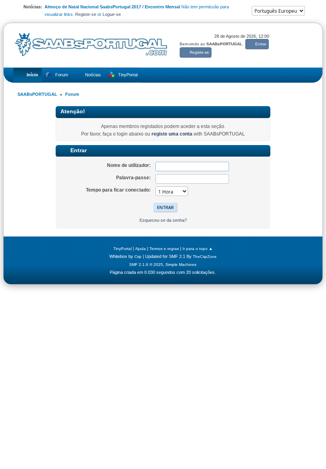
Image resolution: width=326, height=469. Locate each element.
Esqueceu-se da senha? (163, 220)
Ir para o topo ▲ (197, 248)
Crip (138, 256)
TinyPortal (122, 248)
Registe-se (85, 14)
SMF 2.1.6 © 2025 (146, 264)
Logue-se (112, 14)
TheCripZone (205, 256)
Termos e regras (164, 248)
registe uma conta (171, 134)
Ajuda (140, 248)
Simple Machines (180, 264)
